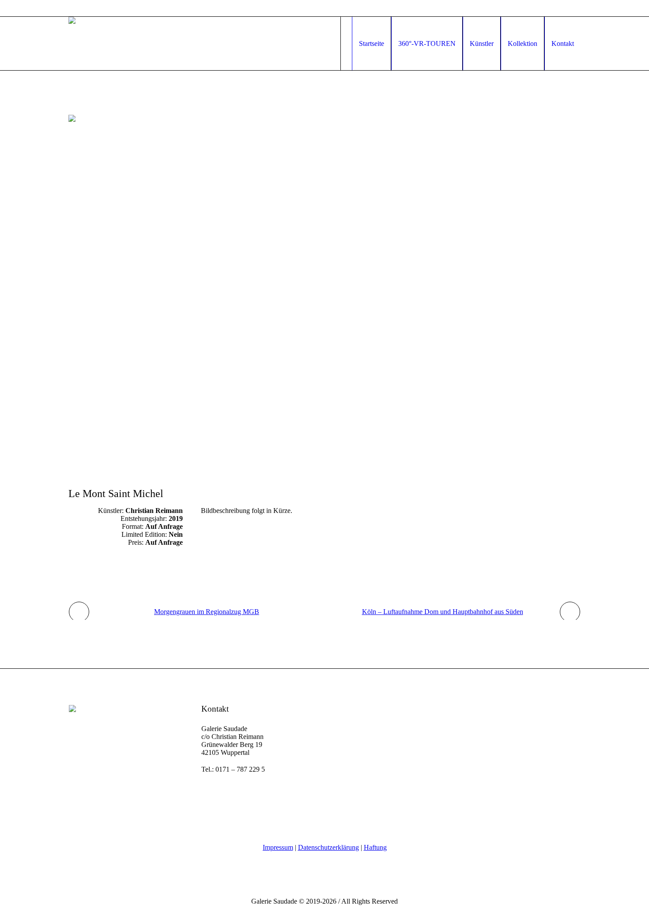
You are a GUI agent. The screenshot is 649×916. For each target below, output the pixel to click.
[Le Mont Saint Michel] (324, 285)
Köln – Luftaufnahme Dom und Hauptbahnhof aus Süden (442, 611)
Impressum (278, 847)
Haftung (375, 847)
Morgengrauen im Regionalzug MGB (206, 611)
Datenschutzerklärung (328, 847)
